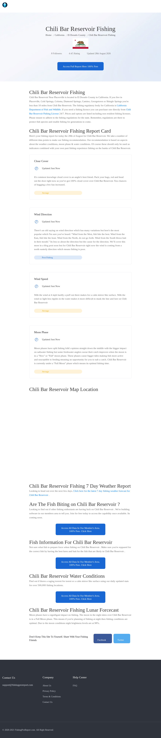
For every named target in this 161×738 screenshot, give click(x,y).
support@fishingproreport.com (17, 685)
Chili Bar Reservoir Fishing (102, 35)
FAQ (75, 685)
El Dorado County (77, 35)
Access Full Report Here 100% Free (80, 66)
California (59, 35)
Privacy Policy (49, 691)
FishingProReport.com (25, 730)
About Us (47, 685)
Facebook (101, 640)
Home (49, 35)
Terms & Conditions (52, 696)
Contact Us (47, 702)
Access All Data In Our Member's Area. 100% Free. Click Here (80, 529)
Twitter (120, 640)
